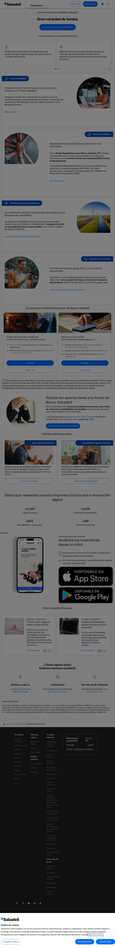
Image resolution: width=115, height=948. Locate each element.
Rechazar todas (84, 942)
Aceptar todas (105, 942)
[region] (57, 930)
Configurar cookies (10, 942)
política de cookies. (95, 935)
